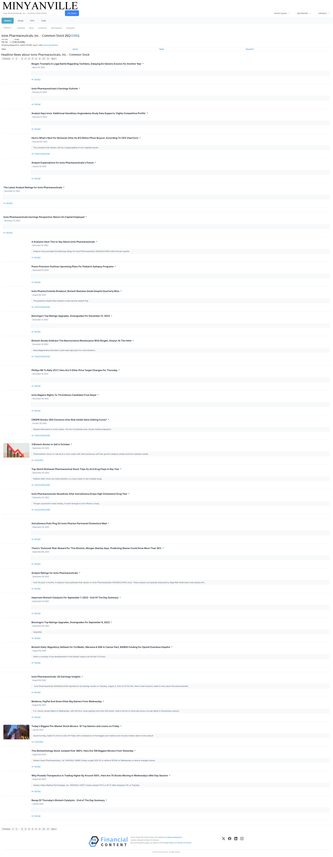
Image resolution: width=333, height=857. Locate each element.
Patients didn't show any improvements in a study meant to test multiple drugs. (68, 479)
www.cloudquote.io (174, 837)
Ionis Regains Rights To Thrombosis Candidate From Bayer (65, 395)
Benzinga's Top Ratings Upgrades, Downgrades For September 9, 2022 (71, 622)
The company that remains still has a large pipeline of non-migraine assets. (66, 147)
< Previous (6, 59)
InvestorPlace (39, 460)
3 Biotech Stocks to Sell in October (51, 444)
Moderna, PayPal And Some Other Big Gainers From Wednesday (67, 701)
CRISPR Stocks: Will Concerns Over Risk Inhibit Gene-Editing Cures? (70, 419)
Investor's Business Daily (42, 154)
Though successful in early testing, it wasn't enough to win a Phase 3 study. (66, 503)
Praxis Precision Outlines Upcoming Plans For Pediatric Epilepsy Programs (73, 266)
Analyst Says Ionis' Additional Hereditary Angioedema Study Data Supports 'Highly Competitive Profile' (89, 113)
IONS (74, 35)
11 (48, 59)
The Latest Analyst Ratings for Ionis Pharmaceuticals (34, 187)
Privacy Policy (168, 842)
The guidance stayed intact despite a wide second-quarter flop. (61, 301)
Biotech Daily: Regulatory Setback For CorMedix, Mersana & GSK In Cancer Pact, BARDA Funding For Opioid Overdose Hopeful (102, 647)
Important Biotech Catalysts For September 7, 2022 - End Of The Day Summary (76, 597)
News (31, 28)
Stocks (20, 20)
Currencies (42, 28)
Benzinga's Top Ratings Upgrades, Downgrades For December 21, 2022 (71, 316)
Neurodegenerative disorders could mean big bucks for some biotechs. (64, 350)
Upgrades (37, 632)
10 (43, 59)
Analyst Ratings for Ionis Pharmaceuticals (55, 573)
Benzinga (37, 79)
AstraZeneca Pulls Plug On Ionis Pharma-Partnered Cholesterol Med (70, 523)
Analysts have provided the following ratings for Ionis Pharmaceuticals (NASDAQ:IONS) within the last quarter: (81, 251)
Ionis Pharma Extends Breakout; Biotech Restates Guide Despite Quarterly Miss (76, 291)
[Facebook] (229, 841)
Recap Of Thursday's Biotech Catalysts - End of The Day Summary (69, 800)
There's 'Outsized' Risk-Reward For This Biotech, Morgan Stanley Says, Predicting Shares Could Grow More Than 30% (97, 548)
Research (250, 49)
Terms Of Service (184, 842)
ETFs (32, 20)
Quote (75, 49)
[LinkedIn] (235, 841)
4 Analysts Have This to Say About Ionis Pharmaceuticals (64, 241)
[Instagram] (242, 841)
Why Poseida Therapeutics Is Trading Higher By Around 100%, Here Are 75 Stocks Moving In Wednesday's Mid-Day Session (101, 775)
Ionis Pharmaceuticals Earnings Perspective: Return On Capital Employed (45, 217)
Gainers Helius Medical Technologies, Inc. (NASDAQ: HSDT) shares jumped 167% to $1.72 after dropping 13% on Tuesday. (86, 785)
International (56, 28)
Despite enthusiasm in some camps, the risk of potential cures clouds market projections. (72, 429)
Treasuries (70, 28)
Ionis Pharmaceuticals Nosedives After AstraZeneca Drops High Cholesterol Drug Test (80, 493)
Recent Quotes (280, 13)
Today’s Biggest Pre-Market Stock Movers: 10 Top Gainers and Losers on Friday (76, 726)
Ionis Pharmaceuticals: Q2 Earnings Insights (57, 676)
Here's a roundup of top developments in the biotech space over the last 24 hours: (69, 656)
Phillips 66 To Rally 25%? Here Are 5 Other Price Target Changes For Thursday (75, 370)
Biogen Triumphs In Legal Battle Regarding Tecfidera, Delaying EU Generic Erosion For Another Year (87, 63)
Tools (43, 20)
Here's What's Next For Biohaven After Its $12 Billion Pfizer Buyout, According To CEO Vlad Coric (86, 138)
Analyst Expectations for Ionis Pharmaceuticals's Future (63, 162)
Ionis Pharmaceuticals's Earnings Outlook (55, 88)
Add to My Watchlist (50, 45)
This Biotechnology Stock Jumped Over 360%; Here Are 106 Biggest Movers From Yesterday (83, 750)
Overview (21, 28)
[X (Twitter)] (223, 841)
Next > (54, 59)
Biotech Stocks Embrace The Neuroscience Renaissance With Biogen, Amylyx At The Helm (82, 340)
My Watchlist (302, 13)
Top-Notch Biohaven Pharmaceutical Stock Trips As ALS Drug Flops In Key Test (76, 469)
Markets (7, 20)
